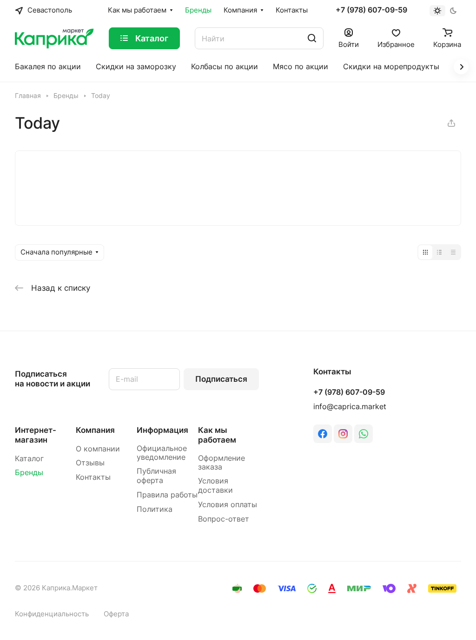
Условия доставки (215, 486)
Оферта (116, 614)
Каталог (29, 458)
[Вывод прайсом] (453, 252)
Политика (154, 509)
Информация (162, 430)
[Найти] (312, 38)
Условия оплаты (227, 504)
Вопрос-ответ (223, 519)
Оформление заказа (221, 463)
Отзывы (90, 462)
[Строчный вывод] (439, 252)
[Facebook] (322, 433)
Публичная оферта (156, 476)
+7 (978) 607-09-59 (371, 10)
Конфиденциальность (52, 614)
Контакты (93, 477)
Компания (95, 430)
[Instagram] (343, 433)
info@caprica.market (349, 406)
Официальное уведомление (162, 453)
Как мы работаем (217, 434)
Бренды (29, 472)
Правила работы (167, 494)
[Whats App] (363, 433)
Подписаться (221, 379)
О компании (98, 448)
